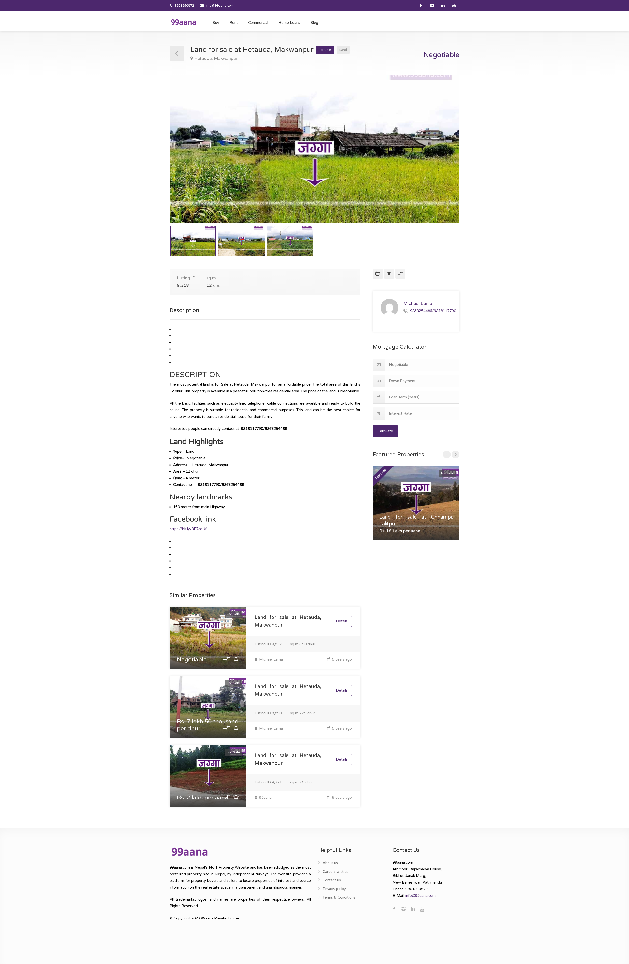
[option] (314, 149)
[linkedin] (442, 5)
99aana (265, 797)
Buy (216, 22)
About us (330, 863)
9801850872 (184, 6)
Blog (314, 22)
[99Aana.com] (184, 22)
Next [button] (445, 155)
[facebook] (420, 5)
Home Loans (289, 22)
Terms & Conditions (339, 897)
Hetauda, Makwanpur (215, 58)
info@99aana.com (220, 6)
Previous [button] (183, 155)
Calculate (385, 431)
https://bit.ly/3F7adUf (188, 529)
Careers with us (335, 871)
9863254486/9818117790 (433, 310)
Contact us (332, 880)
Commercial (258, 22)
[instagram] (431, 5)
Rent (233, 22)
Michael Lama (270, 659)
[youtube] (453, 5)
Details (342, 621)
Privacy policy (334, 889)
